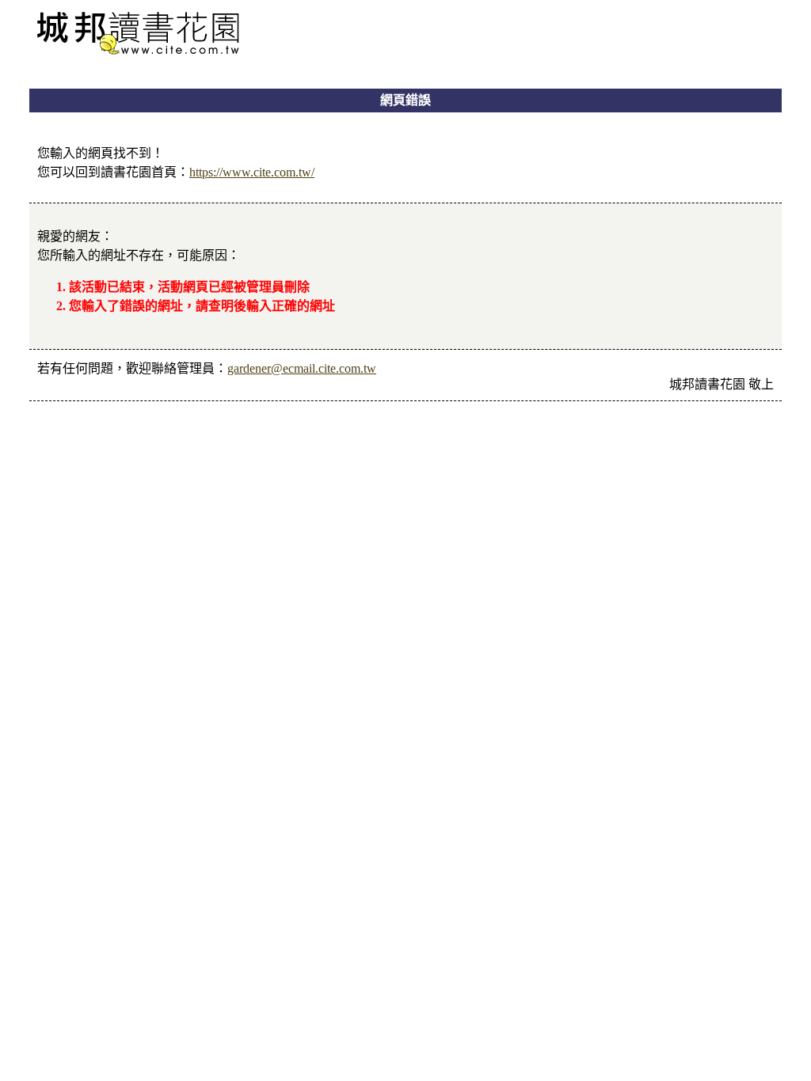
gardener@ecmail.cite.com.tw (301, 368)
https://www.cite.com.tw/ (251, 172)
